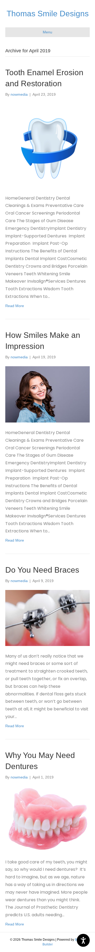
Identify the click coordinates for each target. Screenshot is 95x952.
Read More (14, 306)
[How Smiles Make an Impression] (47, 394)
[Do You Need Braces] (47, 617)
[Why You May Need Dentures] (47, 819)
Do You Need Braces (42, 570)
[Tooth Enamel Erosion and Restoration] (47, 145)
